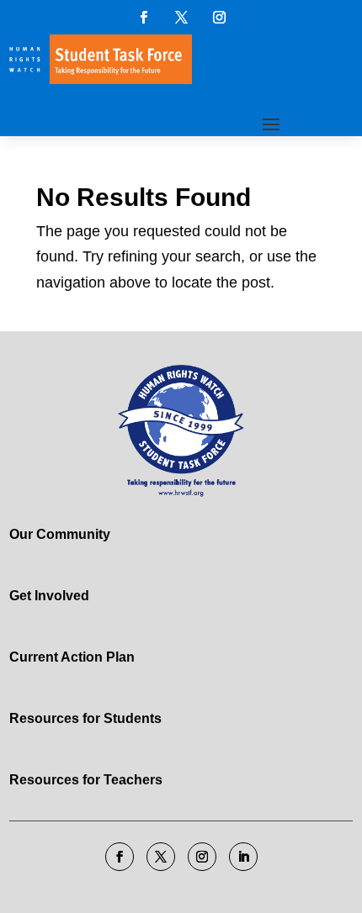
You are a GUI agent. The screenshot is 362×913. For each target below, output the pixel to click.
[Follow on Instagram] (219, 16)
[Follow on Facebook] (143, 16)
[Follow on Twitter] (181, 16)
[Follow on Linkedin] (243, 856)
